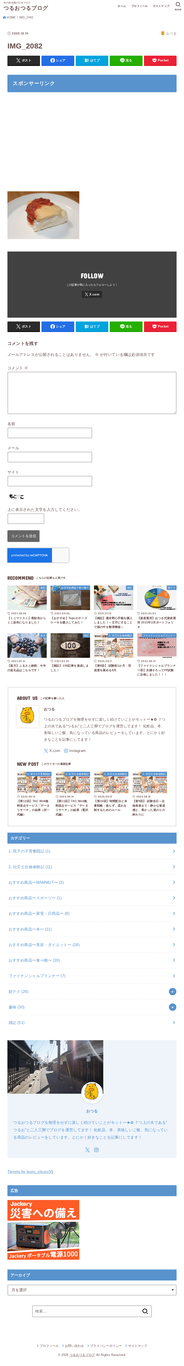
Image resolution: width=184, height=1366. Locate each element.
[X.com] (92, 294)
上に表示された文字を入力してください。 (44, 509)
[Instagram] (75, 751)
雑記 (17, 1022)
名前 (11, 424)
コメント (17, 368)
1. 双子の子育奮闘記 (29, 851)
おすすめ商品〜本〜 (30, 929)
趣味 (17, 1007)
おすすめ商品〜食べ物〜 (34, 960)
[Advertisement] (92, 144)
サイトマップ (161, 6)
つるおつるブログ (26, 8)
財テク (19, 991)
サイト (13, 472)
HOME (11, 17)
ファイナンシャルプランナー (37, 976)
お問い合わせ (74, 1346)
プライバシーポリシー (106, 1346)
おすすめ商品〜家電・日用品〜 (39, 913)
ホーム (122, 6)
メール (13, 448)
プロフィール (139, 6)
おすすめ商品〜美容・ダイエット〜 (44, 945)
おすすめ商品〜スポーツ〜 (35, 898)
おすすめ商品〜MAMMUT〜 (36, 882)
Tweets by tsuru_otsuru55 (30, 1171)
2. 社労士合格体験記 (30, 867)
